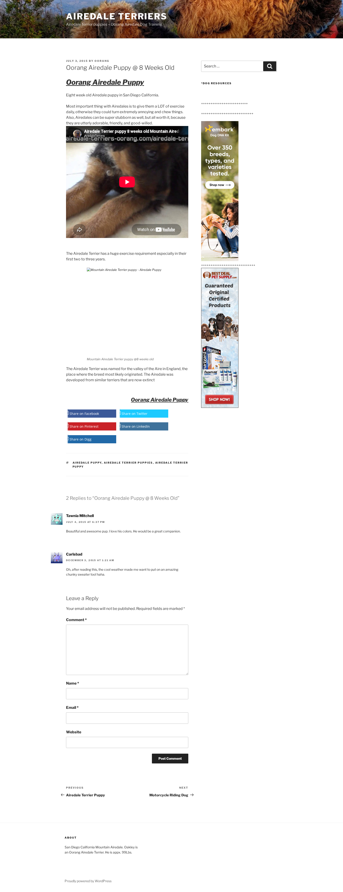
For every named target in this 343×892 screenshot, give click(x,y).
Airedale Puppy (87, 462)
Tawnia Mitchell (80, 516)
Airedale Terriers (116, 16)
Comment (76, 620)
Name (72, 683)
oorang (101, 61)
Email (72, 707)
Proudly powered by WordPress (88, 881)
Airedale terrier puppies (128, 462)
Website (73, 732)
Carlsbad (74, 554)
